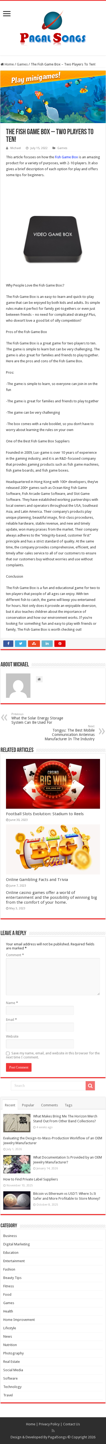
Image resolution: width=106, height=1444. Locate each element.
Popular (28, 1105)
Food (7, 1294)
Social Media (13, 1370)
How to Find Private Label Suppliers (30, 1179)
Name (12, 1003)
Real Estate (11, 1362)
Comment (15, 955)
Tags (68, 1105)
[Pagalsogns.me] (53, 27)
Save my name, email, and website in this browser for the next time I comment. (53, 1055)
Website (12, 1036)
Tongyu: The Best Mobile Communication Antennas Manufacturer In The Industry (70, 733)
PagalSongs (57, 1437)
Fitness (8, 1286)
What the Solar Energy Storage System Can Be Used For (37, 718)
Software (10, 1378)
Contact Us (71, 1424)
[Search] (90, 1085)
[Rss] (53, 1430)
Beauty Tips (12, 1278)
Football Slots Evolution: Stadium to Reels (45, 813)
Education (10, 1253)
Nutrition (10, 1345)
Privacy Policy (49, 1424)
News (7, 1336)
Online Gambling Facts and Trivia (37, 879)
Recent (10, 1105)
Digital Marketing (16, 1244)
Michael (15, 148)
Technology (12, 1387)
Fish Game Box (66, 157)
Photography (13, 1353)
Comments (49, 1105)
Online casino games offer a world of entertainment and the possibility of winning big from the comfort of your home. (51, 897)
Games (22, 64)
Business (10, 1236)
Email (11, 1020)
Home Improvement (19, 1320)
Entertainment (14, 1261)
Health (8, 1311)
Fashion (9, 1269)
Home (9, 64)
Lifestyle (9, 1328)
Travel (8, 1395)
